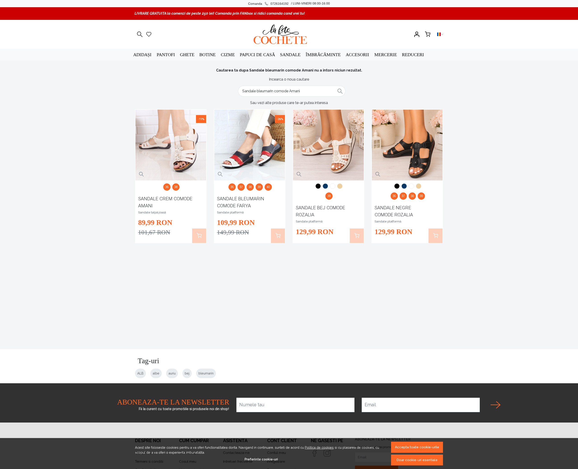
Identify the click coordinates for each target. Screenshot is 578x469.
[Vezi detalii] (141, 174)
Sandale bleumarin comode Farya (240, 202)
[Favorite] (148, 34)
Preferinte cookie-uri (261, 459)
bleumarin (206, 373)
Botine (207, 54)
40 (268, 187)
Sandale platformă (230, 212)
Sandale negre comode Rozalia (394, 211)
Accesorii (357, 54)
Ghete (187, 54)
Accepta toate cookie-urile (417, 447)
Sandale (290, 54)
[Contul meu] (417, 34)
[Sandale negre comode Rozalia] (318, 186)
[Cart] (427, 34)
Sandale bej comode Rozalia (320, 211)
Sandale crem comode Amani (165, 202)
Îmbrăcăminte (323, 54)
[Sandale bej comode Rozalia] (328, 145)
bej (187, 373)
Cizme (228, 54)
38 (175, 187)
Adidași (142, 54)
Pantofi (166, 54)
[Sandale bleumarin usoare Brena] (325, 186)
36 (166, 187)
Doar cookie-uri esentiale (417, 460)
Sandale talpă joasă (152, 212)
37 (241, 187)
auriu (172, 373)
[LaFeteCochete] (280, 34)
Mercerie (385, 54)
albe (156, 373)
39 (259, 187)
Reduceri (413, 54)
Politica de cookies (319, 447)
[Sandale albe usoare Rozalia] (332, 186)
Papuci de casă (257, 54)
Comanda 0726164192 (268, 3)
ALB (140, 373)
